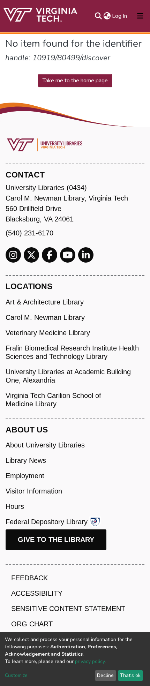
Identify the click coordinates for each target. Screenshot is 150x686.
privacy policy (90, 661)
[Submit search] (98, 16)
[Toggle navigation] (140, 16)
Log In (120, 16)
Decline (105, 675)
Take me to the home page (75, 80)
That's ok (130, 675)
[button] (107, 16)
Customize (16, 675)
